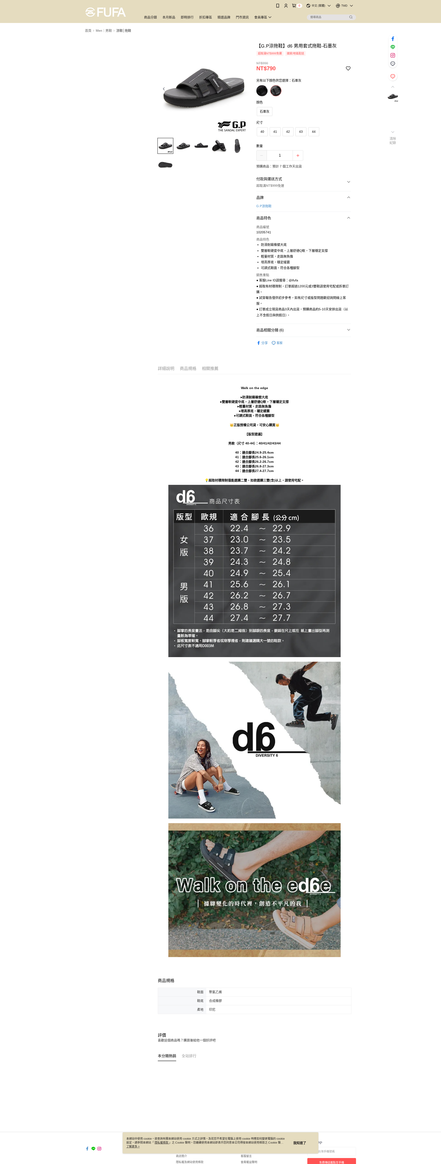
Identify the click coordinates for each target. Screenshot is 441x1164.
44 (314, 131)
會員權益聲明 (249, 1162)
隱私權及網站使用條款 (190, 1162)
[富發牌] (110, 12)
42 (288, 131)
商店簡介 (181, 1156)
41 (275, 131)
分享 (264, 343)
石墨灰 (264, 111)
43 (301, 131)
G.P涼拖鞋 (263, 206)
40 (262, 131)
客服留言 (246, 1156)
